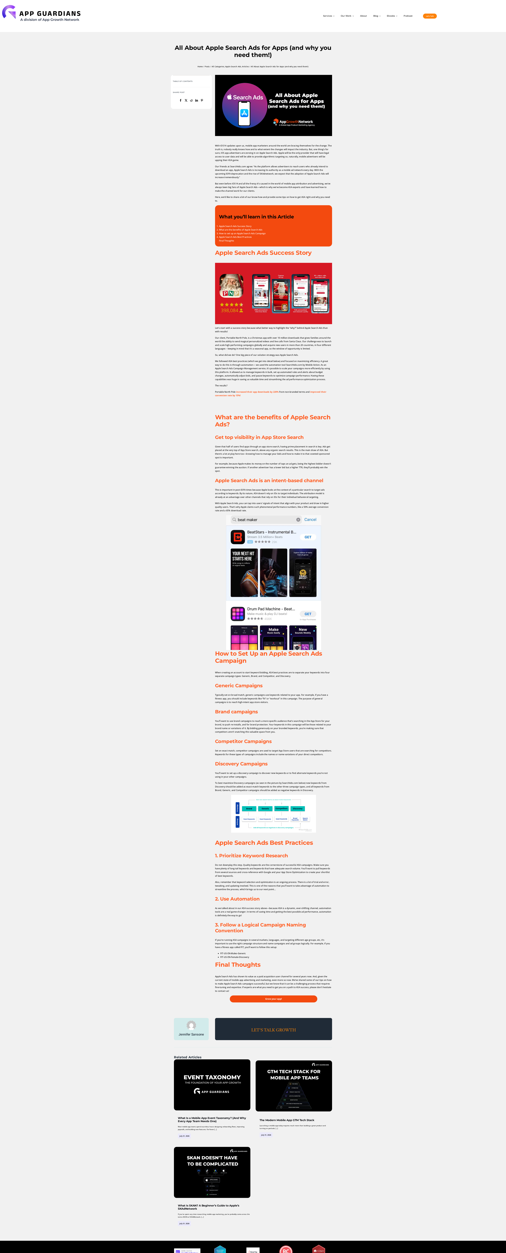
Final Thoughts (226, 240)
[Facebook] (180, 100)
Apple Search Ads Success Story (235, 226)
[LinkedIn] (196, 100)
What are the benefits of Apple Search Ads (240, 229)
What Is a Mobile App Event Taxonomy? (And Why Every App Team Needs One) (212, 1119)
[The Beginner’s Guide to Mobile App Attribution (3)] (212, 1060)
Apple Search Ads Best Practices (235, 237)
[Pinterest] (202, 100)
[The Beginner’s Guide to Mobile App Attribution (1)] (212, 1147)
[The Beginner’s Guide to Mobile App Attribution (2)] (294, 1061)
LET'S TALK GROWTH (273, 1030)
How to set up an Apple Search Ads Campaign (242, 233)
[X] (186, 100)
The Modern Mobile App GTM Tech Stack (287, 1120)
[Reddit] (191, 100)
